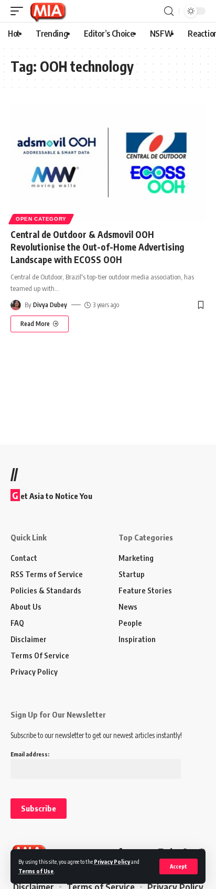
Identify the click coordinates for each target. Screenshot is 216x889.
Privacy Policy (112, 861)
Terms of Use (35, 871)
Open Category (41, 219)
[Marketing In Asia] (47, 11)
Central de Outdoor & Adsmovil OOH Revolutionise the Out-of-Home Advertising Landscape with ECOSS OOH (97, 247)
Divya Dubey (50, 305)
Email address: (29, 754)
